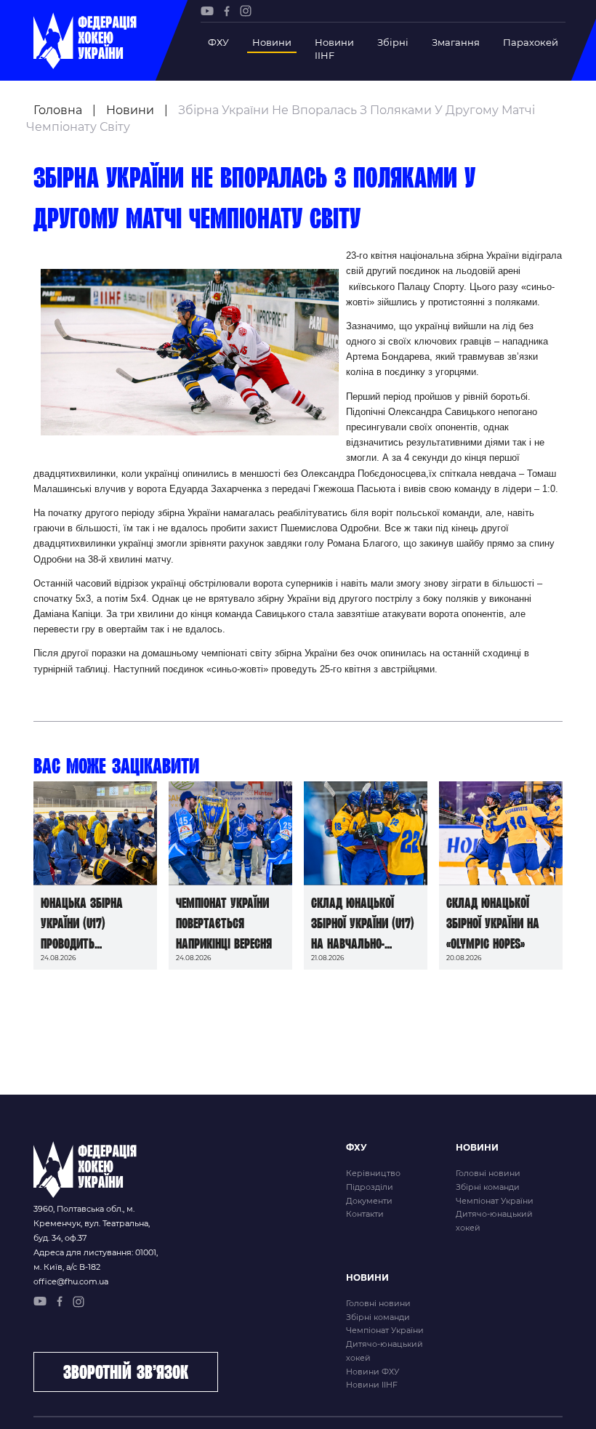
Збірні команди (488, 1187)
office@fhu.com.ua (70, 1281)
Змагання (456, 42)
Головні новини (488, 1173)
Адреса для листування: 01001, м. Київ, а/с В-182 (95, 1259)
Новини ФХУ (372, 1371)
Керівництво (373, 1173)
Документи (369, 1201)
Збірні (392, 42)
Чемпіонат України (494, 1201)
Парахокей (530, 42)
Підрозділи (369, 1187)
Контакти (365, 1214)
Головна (57, 110)
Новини (271, 42)
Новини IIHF (334, 48)
